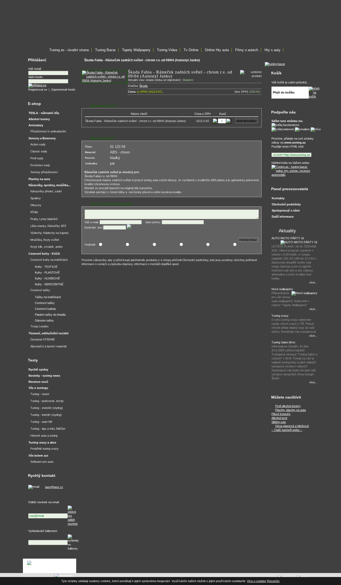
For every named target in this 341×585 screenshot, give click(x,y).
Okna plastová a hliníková (292, 426)
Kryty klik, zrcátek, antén (46, 246)
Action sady (38, 144)
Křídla (34, 212)
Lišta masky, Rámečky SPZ (48, 226)
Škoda (143, 85)
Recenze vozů (38, 381)
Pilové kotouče (280, 414)
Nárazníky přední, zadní (46, 191)
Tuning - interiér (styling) (46, 414)
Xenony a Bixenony (42, 138)
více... (313, 282)
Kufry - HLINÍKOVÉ (47, 278)
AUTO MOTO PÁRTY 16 (287, 238)
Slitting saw (278, 422)
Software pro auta (41, 461)
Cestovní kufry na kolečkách (49, 259)
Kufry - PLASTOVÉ (47, 272)
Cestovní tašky (40, 290)
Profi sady (36, 158)
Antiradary (36, 125)
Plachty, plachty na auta (290, 410)
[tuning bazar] (275, 64)
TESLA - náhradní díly (44, 113)
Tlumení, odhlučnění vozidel (48, 333)
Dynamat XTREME (42, 339)
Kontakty (278, 198)
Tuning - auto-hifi (41, 421)
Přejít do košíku (284, 92)
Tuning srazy (280, 315)
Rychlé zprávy (38, 369)
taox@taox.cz (54, 487)
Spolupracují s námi (286, 210)
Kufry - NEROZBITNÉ (49, 284)
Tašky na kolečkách (48, 297)
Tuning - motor (39, 394)
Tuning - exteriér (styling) (46, 407)
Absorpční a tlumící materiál (48, 346)
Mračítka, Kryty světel (44, 239)
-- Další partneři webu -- (286, 430)
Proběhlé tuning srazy (44, 448)
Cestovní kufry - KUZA (44, 253)
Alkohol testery (39, 119)
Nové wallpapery (282, 289)
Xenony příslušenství (44, 172)
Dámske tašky (44, 320)
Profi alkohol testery (288, 406)
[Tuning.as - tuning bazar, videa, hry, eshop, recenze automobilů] (293, 174)
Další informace (283, 216)
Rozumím (273, 581)
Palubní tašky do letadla (50, 314)
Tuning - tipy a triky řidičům (47, 428)
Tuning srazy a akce (42, 442)
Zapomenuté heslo (63, 89)
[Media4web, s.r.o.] (49, 566)
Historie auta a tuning (44, 435)
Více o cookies (256, 581)
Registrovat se (37, 89)
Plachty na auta (39, 179)
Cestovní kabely (45, 308)
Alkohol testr (279, 418)
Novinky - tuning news (44, 375)
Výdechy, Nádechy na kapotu (49, 232)
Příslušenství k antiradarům (48, 131)
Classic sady (38, 151)
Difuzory (35, 205)
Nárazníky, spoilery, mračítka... (50, 185)
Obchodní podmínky (286, 204)
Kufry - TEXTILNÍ (46, 266)
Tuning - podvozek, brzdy (47, 401)
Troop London (39, 326)
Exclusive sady (40, 165)
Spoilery (35, 198)
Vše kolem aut (38, 455)
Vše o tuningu (38, 387)
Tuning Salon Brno (283, 342)
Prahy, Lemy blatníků (44, 219)
